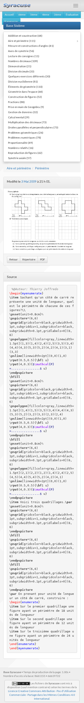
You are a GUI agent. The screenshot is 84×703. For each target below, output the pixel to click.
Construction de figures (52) (25, 96)
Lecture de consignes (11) (23, 56)
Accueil (9, 14)
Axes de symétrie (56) (21, 50)
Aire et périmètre (19, 168)
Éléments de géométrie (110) (25, 86)
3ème (57, 14)
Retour (13, 259)
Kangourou (11, 21)
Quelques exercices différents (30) (29, 76)
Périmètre (42, 168)
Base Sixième (15, 25)
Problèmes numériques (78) (24, 137)
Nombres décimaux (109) (23, 61)
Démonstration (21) (19, 66)
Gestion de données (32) (23, 112)
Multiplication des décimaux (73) (27, 122)
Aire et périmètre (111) (21, 40)
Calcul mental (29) (18, 117)
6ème (22, 14)
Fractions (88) (16, 101)
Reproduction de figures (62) (25, 152)
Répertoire (28, 259)
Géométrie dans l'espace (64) (25, 91)
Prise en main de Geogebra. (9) (26, 106)
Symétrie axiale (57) (19, 157)
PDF (42, 259)
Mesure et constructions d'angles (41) (31, 45)
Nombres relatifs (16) (20, 147)
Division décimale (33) (21, 71)
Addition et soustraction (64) (25, 35)
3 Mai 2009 (29, 181)
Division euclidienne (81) (23, 81)
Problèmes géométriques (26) (25, 132)
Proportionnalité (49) (20, 142)
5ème (33, 14)
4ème (45, 14)
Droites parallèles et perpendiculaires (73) (33, 127)
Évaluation (72, 14)
